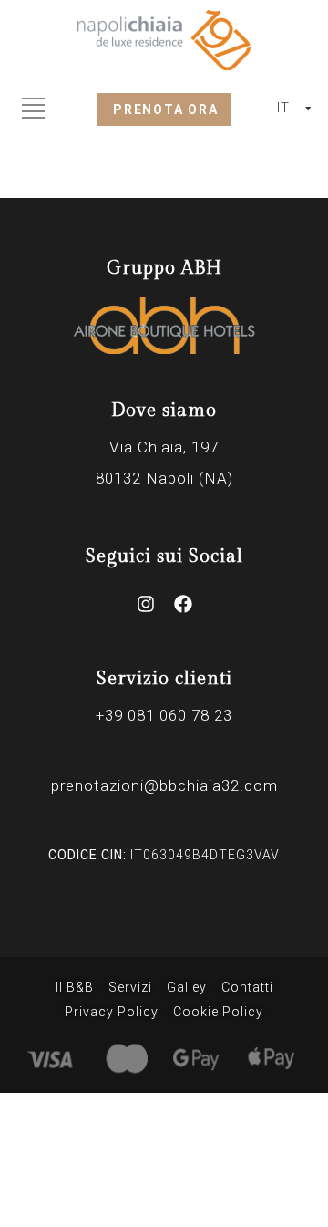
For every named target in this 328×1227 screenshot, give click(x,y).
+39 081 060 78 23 (164, 715)
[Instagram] (146, 604)
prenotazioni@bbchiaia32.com (164, 785)
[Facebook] (183, 604)
